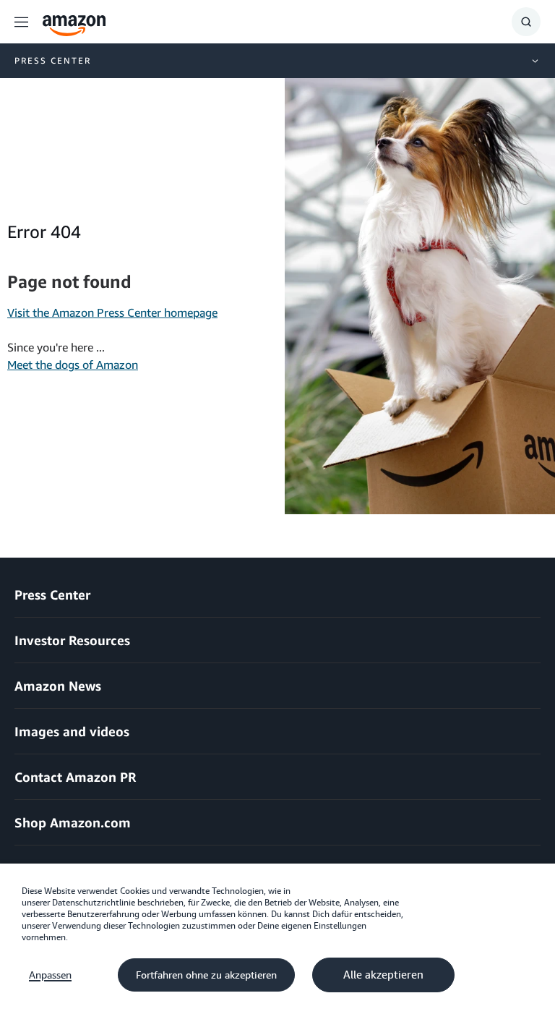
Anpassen (50, 974)
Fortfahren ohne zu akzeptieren (206, 974)
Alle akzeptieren (383, 975)
